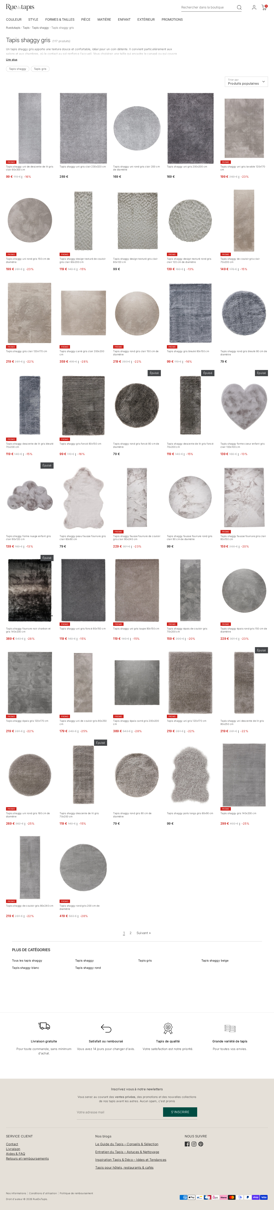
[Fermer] (214, 561)
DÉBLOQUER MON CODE (180, 632)
